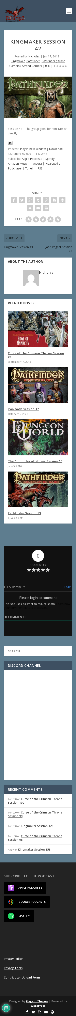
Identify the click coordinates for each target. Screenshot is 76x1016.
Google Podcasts (32, 902)
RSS (40, 168)
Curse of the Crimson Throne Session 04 (36, 355)
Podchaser (15, 168)
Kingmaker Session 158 (34, 849)
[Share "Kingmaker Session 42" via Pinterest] (46, 200)
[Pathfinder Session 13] (38, 490)
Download (56, 149)
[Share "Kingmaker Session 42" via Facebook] (14, 200)
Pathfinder (33, 61)
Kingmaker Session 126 (37, 826)
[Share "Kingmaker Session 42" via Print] (46, 208)
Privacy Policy (13, 959)
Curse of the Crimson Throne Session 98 (35, 837)
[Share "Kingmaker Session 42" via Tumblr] (38, 200)
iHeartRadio (52, 163)
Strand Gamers (32, 66)
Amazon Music (17, 163)
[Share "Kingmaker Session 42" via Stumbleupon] (30, 208)
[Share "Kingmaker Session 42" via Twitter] (22, 200)
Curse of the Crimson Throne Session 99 (35, 814)
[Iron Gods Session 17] (38, 385)
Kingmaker (18, 61)
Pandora (36, 163)
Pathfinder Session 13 (24, 513)
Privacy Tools (13, 968)
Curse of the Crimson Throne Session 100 (35, 800)
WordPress (38, 1006)
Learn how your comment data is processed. (37, 606)
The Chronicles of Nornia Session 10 (35, 461)
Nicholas (34, 56)
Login (67, 587)
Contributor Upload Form (22, 977)
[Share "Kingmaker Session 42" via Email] (38, 208)
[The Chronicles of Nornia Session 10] (38, 437)
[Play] (10, 144)
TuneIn (29, 168)
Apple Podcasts (32, 159)
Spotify (50, 159)
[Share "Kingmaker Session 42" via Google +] (30, 200)
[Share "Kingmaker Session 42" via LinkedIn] (54, 200)
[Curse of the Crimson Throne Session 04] (38, 329)
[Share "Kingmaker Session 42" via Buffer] (62, 200)
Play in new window (33, 149)
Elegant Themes (37, 1001)
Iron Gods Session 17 (23, 409)
